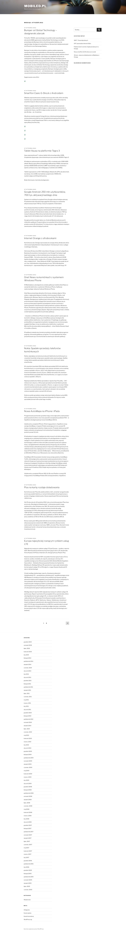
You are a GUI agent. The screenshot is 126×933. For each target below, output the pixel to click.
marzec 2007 (27, 854)
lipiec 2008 (27, 802)
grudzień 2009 (28, 751)
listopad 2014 (27, 658)
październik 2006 (28, 864)
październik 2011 (28, 687)
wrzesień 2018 (28, 645)
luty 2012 (26, 674)
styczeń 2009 (27, 783)
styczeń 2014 (27, 671)
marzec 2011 (27, 703)
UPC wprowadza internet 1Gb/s (82, 43)
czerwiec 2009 (28, 767)
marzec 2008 (27, 815)
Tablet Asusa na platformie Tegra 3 (42, 150)
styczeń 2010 (27, 748)
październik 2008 (28, 793)
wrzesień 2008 (28, 796)
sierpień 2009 (27, 764)
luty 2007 (26, 857)
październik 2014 (28, 661)
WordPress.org (28, 919)
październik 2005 (28, 876)
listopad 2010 (27, 716)
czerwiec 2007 (28, 844)
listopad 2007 (27, 828)
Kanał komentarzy (29, 916)
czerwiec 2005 (28, 889)
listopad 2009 (27, 754)
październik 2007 (28, 831)
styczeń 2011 (27, 709)
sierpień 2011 (27, 690)
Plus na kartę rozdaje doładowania (41, 487)
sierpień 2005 (27, 883)
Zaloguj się (27, 910)
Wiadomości (27, 899)
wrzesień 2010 (28, 722)
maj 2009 (26, 770)
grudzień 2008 (28, 786)
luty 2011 (26, 706)
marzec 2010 (27, 741)
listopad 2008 (27, 790)
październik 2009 (28, 757)
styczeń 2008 (27, 822)
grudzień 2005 (28, 870)
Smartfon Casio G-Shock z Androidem (43, 93)
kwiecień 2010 (28, 738)
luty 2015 (26, 655)
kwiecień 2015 (28, 651)
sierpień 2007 (27, 838)
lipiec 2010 (27, 729)
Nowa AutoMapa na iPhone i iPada (42, 411)
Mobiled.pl (35, 6)
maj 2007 (26, 847)
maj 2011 (26, 700)
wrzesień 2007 (28, 835)
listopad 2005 (27, 873)
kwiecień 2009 (28, 773)
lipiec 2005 (27, 886)
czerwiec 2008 (28, 806)
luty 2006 (26, 867)
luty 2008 (26, 819)
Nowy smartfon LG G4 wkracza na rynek (85, 52)
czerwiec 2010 (28, 732)
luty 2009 (26, 780)
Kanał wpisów (27, 913)
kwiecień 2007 (28, 851)
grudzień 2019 (28, 642)
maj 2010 (26, 735)
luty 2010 (26, 745)
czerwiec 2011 (28, 696)
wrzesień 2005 (28, 880)
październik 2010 (28, 719)
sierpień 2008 (27, 799)
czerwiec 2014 (28, 667)
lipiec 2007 (27, 841)
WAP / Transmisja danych (81, 40)
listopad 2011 (27, 684)
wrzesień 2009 (28, 761)
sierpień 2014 (27, 664)
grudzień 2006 (28, 860)
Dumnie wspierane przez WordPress (34, 929)
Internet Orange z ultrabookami (40, 238)
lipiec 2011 (27, 693)
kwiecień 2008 (28, 812)
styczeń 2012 (27, 677)
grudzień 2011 (27, 680)
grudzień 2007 (28, 825)
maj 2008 (26, 809)
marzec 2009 (27, 777)
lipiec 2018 (27, 648)
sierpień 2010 (27, 725)
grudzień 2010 (28, 712)
